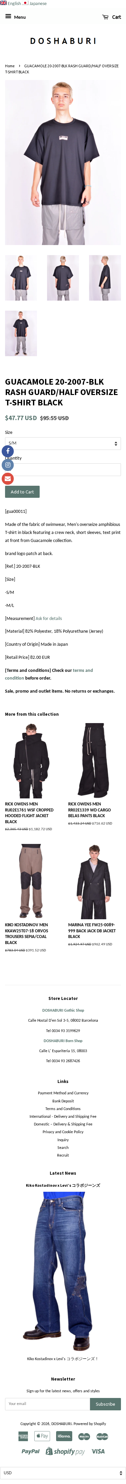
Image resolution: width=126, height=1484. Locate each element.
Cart (116, 17)
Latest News (63, 1173)
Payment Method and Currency (63, 1093)
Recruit (63, 1156)
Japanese (38, 3)
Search (63, 1148)
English (14, 3)
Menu (19, 17)
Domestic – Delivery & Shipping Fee (63, 1124)
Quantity (13, 458)
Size (8, 432)
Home (10, 66)
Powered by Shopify (90, 1424)
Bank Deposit (63, 1101)
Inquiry (63, 1140)
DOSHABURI (61, 1424)
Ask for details (49, 618)
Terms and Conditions (63, 1109)
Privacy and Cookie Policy (63, 1132)
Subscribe (105, 1404)
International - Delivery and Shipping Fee (63, 1117)
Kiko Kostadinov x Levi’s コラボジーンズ (63, 1185)
